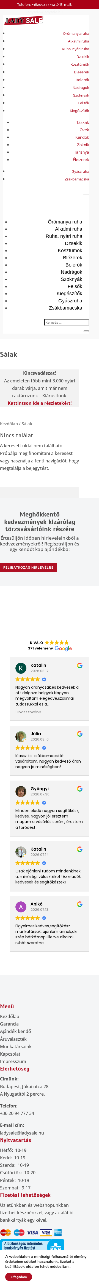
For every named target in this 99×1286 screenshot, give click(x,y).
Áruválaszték (13, 1039)
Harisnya (81, 152)
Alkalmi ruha (78, 41)
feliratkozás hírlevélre (28, 567)
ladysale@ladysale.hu (22, 1133)
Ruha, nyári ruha (75, 49)
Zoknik (83, 145)
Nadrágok (81, 88)
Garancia (9, 1024)
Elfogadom (19, 1277)
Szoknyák (81, 95)
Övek (84, 130)
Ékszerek (81, 160)
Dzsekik (82, 57)
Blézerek (81, 72)
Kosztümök (79, 64)
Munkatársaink (16, 1046)
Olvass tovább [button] (28, 712)
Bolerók (82, 80)
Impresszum (13, 1061)
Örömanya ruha (76, 33)
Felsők (83, 103)
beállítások (15, 1266)
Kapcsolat (10, 1054)
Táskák (82, 122)
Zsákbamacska (77, 179)
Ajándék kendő (15, 1031)
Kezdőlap (9, 423)
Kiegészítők (79, 111)
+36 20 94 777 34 (17, 1113)
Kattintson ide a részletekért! (40, 403)
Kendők (82, 137)
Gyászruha (80, 171)
